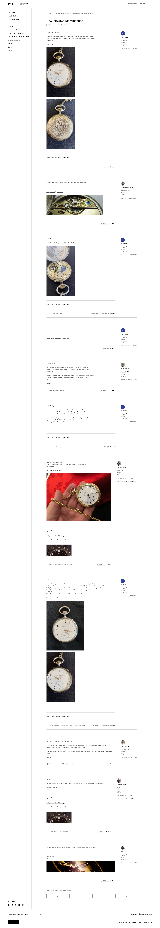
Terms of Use (148, 922)
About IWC (11, 43)
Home (48, 13)
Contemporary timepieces (16, 33)
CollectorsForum (24, 4)
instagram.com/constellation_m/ (127, 482)
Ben (66, 25)
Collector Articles (13, 19)
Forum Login (132, 4)
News (10, 23)
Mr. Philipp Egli (125, 368)
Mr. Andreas (124, 37)
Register (143, 4)
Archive (10, 50)
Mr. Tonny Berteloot (127, 187)
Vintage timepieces (14, 40)
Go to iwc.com (14, 922)
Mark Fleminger (122, 467)
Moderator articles (14, 30)
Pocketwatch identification (84, 13)
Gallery (10, 47)
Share (112, 167)
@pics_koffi (65, 157)
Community (11, 26)
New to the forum (13, 16)
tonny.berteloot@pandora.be (54, 192)
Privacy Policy (137, 922)
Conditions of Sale (124, 922)
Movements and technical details (18, 37)
